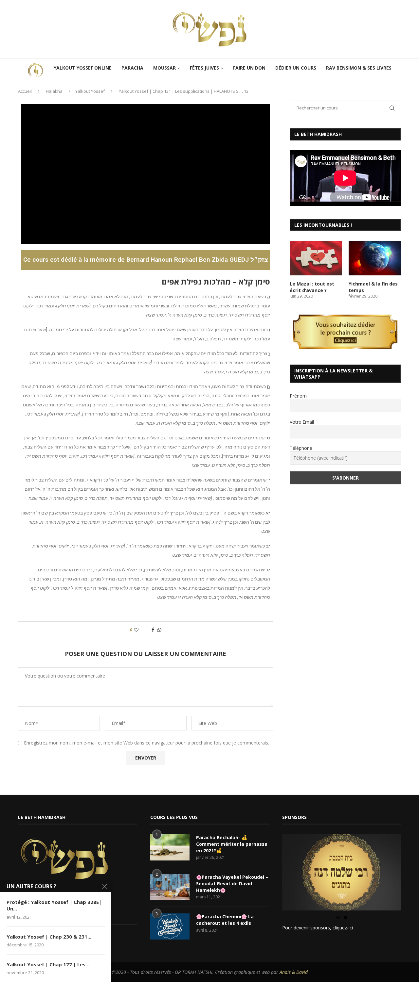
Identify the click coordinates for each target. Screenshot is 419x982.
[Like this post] (140, 630)
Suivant (412, 871)
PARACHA (132, 68)
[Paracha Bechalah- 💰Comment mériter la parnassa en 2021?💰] (170, 847)
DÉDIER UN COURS (295, 68)
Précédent (271, 871)
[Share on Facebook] (153, 630)
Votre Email (302, 422)
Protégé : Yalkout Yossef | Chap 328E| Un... (54, 905)
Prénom (298, 396)
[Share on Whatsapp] (159, 630)
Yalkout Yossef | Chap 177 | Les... (48, 964)
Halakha (54, 91)
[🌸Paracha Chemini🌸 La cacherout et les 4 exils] (170, 926)
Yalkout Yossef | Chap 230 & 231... (49, 936)
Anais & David (294, 972)
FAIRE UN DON (249, 68)
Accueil (25, 91)
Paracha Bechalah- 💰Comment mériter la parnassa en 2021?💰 (231, 843)
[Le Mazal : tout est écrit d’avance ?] (316, 258)
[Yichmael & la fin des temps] (375, 258)
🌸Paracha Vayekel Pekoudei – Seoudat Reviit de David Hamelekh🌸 (232, 883)
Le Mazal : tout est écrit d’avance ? (312, 287)
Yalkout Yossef (90, 91)
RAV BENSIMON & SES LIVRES (359, 68)
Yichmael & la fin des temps (373, 287)
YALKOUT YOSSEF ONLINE (83, 68)
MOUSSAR (164, 68)
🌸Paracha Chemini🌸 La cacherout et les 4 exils (225, 919)
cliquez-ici (343, 928)
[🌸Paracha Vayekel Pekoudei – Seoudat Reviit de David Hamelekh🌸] (170, 887)
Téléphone (301, 448)
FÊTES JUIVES (204, 68)
